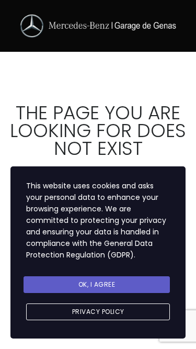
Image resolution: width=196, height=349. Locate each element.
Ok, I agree (97, 284)
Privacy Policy (98, 311)
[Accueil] (98, 25)
